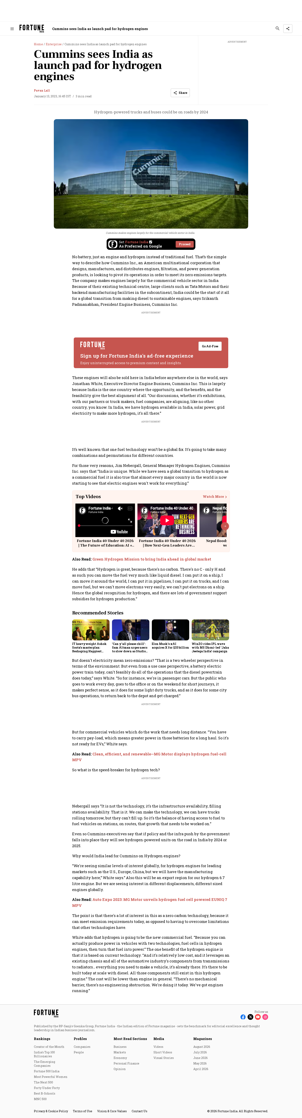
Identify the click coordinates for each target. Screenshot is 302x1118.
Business (120, 1047)
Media (158, 1039)
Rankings (42, 1039)
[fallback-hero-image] (91, 629)
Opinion (120, 1069)
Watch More (213, 496)
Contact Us (139, 1111)
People (79, 1052)
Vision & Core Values (112, 1111)
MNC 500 (40, 1099)
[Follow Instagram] (265, 1017)
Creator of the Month (49, 1047)
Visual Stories (163, 1058)
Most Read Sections (130, 1039)
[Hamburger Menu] (12, 29)
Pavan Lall (42, 90)
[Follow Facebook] (243, 1017)
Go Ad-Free (210, 346)
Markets (120, 1052)
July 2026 (200, 1052)
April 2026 (200, 1069)
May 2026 (200, 1063)
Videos (158, 1047)
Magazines (202, 1039)
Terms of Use (82, 1111)
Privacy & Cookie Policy (51, 1111)
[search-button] (277, 28)
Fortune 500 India (46, 1071)
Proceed (184, 244)
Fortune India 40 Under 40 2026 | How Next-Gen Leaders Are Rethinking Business (167, 545)
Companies (82, 1047)
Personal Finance (126, 1063)
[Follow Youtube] (258, 1017)
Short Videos (162, 1052)
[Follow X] (250, 1017)
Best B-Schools (44, 1093)
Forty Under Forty (47, 1088)
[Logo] (32, 29)
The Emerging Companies (44, 1064)
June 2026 (200, 1058)
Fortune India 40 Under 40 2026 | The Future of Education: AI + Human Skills (105, 545)
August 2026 (201, 1047)
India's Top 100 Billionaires (44, 1054)
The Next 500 (43, 1082)
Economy (120, 1058)
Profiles (80, 1039)
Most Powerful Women (50, 1077)
